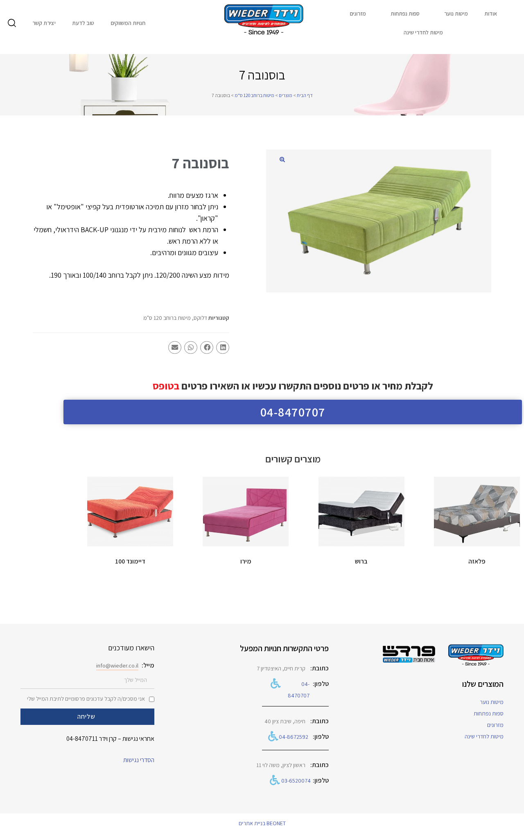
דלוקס (200, 317)
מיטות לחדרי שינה (423, 32)
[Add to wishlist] (444, 487)
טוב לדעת (83, 23)
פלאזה (477, 561)
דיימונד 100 (130, 561)
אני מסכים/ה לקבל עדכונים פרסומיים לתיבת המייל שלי (86, 698)
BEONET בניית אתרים (262, 823)
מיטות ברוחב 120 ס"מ (254, 95)
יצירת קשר (44, 23)
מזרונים (358, 13)
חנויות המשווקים (128, 23)
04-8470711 (82, 738)
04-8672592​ (293, 736)
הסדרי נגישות (138, 760)
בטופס (166, 385)
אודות (490, 13)
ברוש (361, 561)
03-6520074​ (296, 780)
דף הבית (305, 95)
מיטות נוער (456, 13)
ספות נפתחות (405, 13)
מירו (245, 561)
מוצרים (285, 95)
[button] (282, 159)
